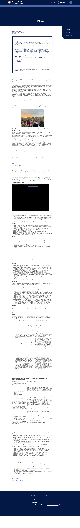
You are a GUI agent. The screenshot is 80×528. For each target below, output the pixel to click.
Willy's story (14, 163)
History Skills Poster (16, 478)
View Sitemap (39, 512)
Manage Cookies (35, 186)
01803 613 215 (34, 502)
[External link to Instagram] (49, 498)
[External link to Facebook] (47, 498)
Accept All (29, 186)
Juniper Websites (32, 512)
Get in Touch (63, 2)
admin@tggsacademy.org (37, 504)
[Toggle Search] (70, 2)
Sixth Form (52, 2)
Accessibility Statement (48, 512)
